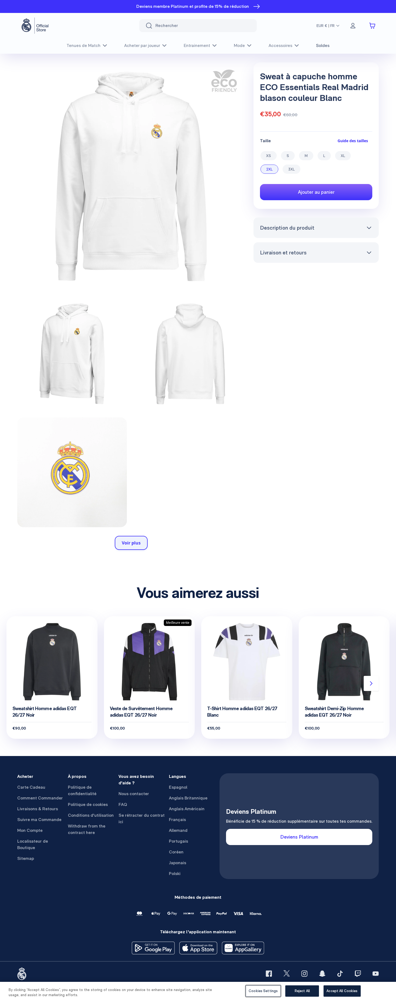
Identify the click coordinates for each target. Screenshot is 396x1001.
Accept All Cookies (341, 991)
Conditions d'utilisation (91, 815)
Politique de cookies (88, 804)
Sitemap (25, 858)
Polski (174, 873)
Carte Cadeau (31, 787)
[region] (198, 991)
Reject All (302, 991)
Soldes (322, 45)
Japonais (177, 862)
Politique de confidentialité (82, 790)
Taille (265, 140)
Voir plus (131, 543)
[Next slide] (371, 683)
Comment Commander (40, 798)
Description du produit (287, 227)
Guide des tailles (353, 140)
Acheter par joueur (142, 45)
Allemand (178, 830)
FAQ (123, 804)
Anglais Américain (186, 808)
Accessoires (280, 45)
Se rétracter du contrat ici (142, 818)
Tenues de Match (83, 45)
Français (177, 819)
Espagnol (178, 787)
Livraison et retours (283, 252)
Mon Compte (30, 830)
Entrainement (197, 45)
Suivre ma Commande (39, 819)
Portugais (178, 841)
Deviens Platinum (299, 837)
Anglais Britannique (188, 798)
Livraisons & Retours (37, 808)
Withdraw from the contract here (86, 829)
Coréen (176, 851)
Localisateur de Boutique (32, 844)
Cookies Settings (263, 991)
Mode (239, 45)
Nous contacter (134, 793)
